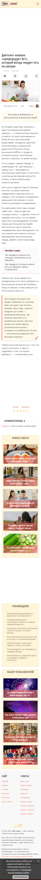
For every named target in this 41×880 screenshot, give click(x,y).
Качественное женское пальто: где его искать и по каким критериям (22, 638)
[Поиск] (29, 4)
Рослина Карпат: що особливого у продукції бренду (21, 650)
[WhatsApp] (26, 76)
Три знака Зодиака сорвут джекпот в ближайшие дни (20, 716)
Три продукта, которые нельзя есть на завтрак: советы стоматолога (20, 267)
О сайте (5, 789)
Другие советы (27, 814)
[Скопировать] (36, 76)
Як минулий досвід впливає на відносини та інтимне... (20, 504)
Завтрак (16, 407)
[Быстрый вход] (33, 4)
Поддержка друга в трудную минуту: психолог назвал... (20, 527)
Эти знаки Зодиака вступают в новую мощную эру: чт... (20, 694)
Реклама (5, 793)
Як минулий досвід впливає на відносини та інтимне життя (20, 615)
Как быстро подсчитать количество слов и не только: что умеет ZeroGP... (22, 630)
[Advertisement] (20, 30)
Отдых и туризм (27, 805)
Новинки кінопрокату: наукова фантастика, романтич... (20, 761)
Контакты (6, 797)
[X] (15, 76)
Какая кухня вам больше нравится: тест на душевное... (20, 738)
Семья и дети (26, 785)
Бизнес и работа (28, 810)
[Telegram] (4, 76)
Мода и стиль (26, 801)
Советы (5, 785)
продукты (26, 407)
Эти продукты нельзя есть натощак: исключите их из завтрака (18, 257)
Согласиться (20, 877)
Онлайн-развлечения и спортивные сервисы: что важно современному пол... (21, 622)
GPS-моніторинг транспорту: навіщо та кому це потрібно (19, 644)
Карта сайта (7, 801)
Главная (5, 781)
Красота (24, 793)
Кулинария (25, 797)
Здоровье (25, 789)
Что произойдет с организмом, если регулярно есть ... (20, 549)
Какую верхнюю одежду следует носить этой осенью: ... (20, 482)
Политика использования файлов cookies (17, 856)
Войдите (5, 426)
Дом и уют (25, 781)
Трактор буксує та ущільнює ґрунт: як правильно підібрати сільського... (22, 657)
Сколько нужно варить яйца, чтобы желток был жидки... (20, 460)
